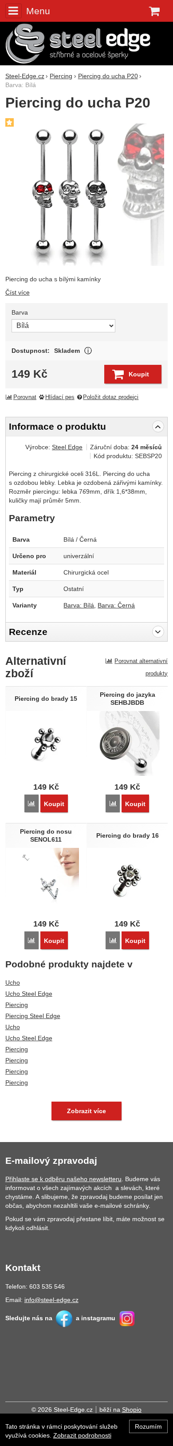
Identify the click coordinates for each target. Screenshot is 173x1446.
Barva (20, 312)
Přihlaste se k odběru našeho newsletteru (63, 1178)
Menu (38, 11)
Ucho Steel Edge (28, 993)
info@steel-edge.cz (51, 1299)
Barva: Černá (116, 605)
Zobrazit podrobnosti (82, 1435)
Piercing (16, 1004)
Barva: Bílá (78, 605)
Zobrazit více (88, 351)
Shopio (132, 1409)
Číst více (17, 292)
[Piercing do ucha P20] (86, 194)
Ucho (12, 982)
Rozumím (148, 1426)
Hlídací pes (60, 397)
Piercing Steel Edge (32, 1015)
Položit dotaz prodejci (110, 397)
